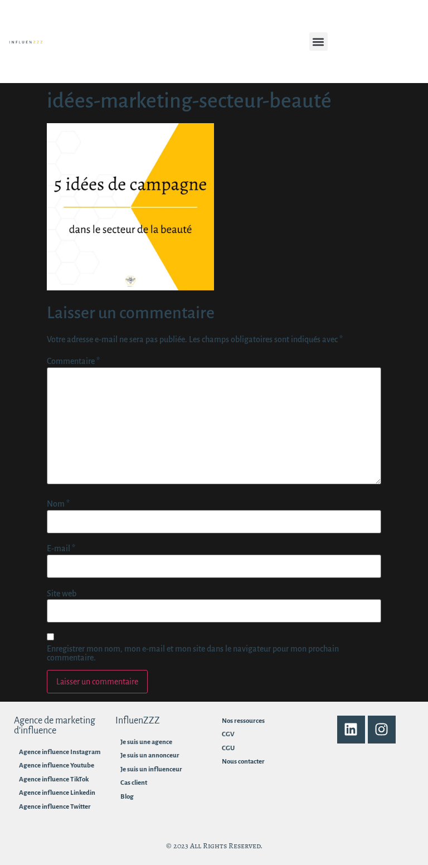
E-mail (61, 548)
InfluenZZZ (137, 721)
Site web (61, 593)
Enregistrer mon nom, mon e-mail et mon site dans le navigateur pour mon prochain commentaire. (193, 653)
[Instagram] (382, 729)
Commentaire (73, 361)
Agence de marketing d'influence (54, 726)
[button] (318, 41)
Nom (58, 503)
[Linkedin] (351, 729)
